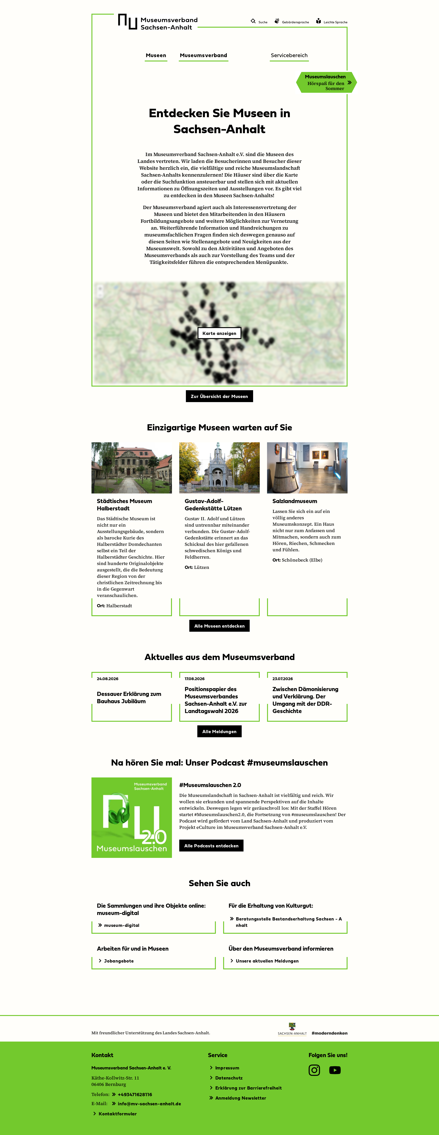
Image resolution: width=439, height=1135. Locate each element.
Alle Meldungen (219, 731)
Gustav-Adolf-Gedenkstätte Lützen (213, 504)
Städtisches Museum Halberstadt (124, 504)
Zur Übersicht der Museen (219, 396)
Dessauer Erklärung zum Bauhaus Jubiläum (129, 697)
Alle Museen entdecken (219, 625)
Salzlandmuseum (295, 500)
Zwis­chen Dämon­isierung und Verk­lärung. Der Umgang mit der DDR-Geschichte (305, 699)
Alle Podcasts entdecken (211, 845)
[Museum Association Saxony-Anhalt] (158, 22)
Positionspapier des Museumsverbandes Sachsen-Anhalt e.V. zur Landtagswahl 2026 (216, 699)
